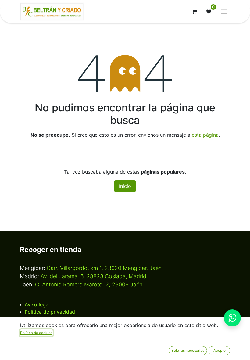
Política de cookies (36, 332)
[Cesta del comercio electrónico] (194, 11)
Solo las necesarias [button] (187, 350)
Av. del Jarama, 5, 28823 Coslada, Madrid (93, 276)
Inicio (125, 186)
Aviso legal (37, 304)
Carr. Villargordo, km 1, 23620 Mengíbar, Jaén (104, 268)
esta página (205, 135)
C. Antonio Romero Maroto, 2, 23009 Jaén (88, 284)
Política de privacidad (50, 312)
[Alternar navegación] (223, 11)
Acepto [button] (219, 350)
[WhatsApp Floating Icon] (232, 318)
